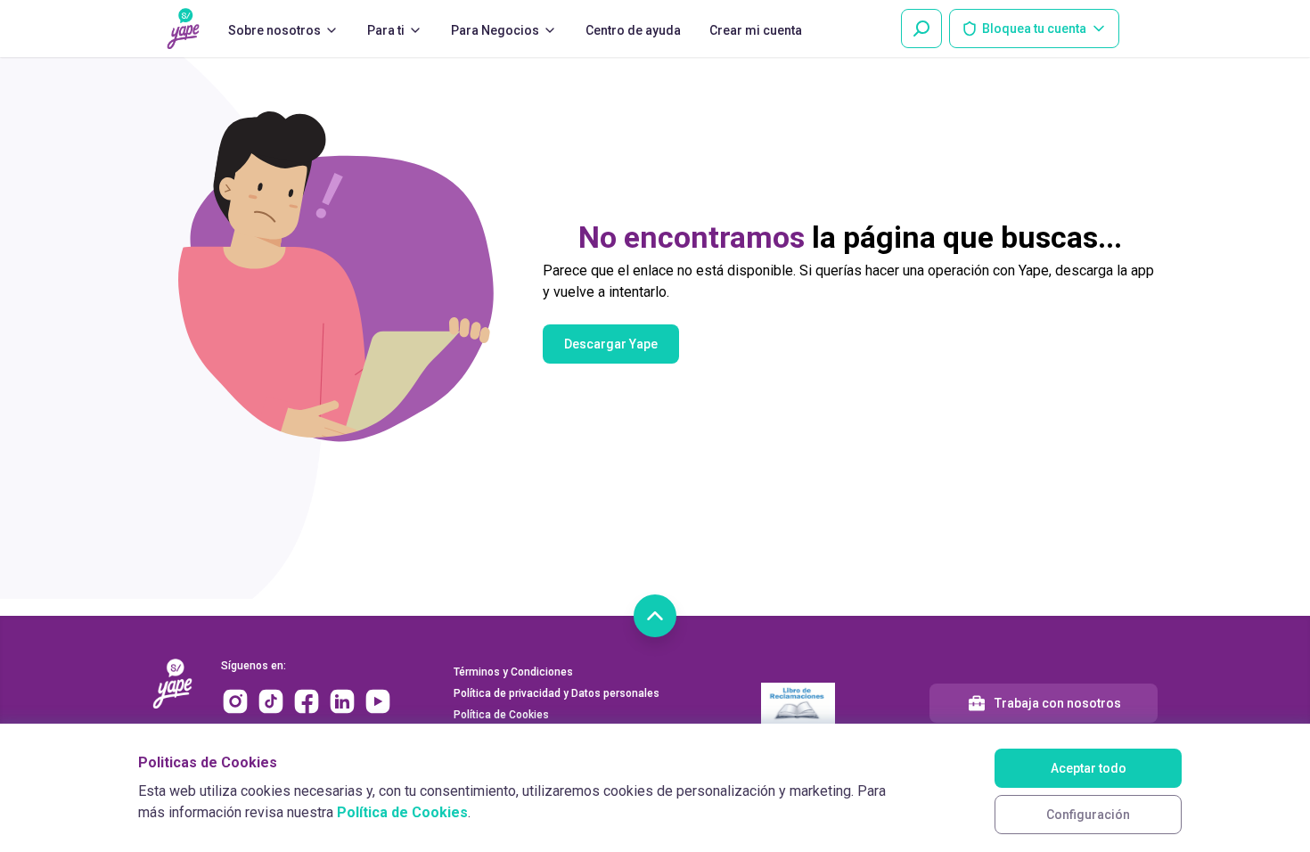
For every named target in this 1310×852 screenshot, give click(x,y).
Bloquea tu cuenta (1034, 28)
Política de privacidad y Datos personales (556, 693)
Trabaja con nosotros (1058, 703)
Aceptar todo (1088, 768)
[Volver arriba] (655, 615)
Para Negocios (495, 30)
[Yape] (183, 28)
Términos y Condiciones (513, 672)
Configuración (1088, 814)
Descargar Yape (611, 344)
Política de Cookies (402, 812)
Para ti (386, 30)
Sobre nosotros (274, 30)
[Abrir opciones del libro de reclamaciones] (798, 703)
